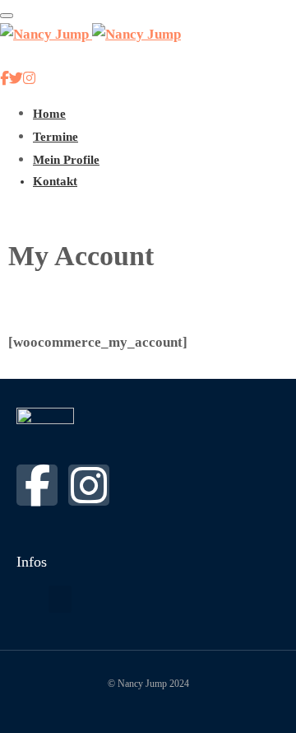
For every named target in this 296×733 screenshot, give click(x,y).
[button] (60, 599)
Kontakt (55, 181)
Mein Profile (66, 159)
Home (49, 113)
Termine (55, 136)
